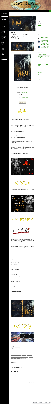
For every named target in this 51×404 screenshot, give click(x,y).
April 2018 (2, 44)
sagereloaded (43, 40)
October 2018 (3, 37)
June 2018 (2, 42)
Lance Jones (24, 94)
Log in (39, 74)
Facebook (28, 189)
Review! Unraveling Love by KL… (45, 47)
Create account (40, 72)
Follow (39, 25)
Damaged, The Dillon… (44, 37)
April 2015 (2, 54)
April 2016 (2, 50)
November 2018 (3, 36)
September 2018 (3, 38)
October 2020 (3, 31)
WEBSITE (21, 296)
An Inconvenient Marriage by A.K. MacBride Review (19, 363)
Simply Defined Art (25, 92)
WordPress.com (40, 79)
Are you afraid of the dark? (42, 54)
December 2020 (3, 30)
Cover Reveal (13, 32)
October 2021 (3, 26)
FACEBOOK (16, 296)
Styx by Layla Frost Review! (45, 44)
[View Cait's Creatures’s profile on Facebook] (1, 21)
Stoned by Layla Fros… (44, 43)
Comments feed (40, 77)
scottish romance (23, 358)
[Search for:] (4, 16)
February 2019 (3, 32)
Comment (31, 382)
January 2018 (3, 48)
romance (13, 358)
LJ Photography (25, 97)
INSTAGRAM (29, 296)
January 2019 (3, 33)
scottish (17, 358)
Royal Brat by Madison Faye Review (16, 367)
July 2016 (2, 49)
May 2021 (2, 27)
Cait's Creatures (4, 11)
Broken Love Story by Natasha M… (45, 41)
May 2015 (2, 53)
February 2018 (3, 47)
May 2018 (2, 43)
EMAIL (24, 296)
